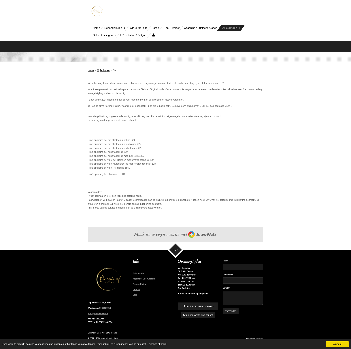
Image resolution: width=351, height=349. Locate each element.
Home (91, 70)
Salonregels (138, 273)
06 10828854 (105, 308)
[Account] (153, 35)
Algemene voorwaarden (144, 279)
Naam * (226, 261)
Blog (135, 295)
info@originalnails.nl (98, 313)
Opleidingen (103, 70)
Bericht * (226, 288)
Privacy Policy (140, 284)
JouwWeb (259, 338)
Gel (114, 70)
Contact (136, 289)
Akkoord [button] (337, 344)
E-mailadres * (229, 274)
